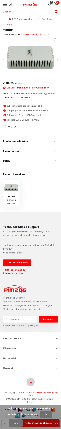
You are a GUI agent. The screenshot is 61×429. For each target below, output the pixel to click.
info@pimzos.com (13, 273)
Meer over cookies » (39, 423)
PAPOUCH (14, 34)
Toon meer (22, 97)
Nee (16, 423)
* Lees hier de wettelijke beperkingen (20, 325)
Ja (46, 414)
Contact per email (17, 262)
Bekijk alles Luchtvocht (35, 34)
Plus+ (47, 392)
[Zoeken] (56, 11)
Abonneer (48, 319)
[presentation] (4, 59)
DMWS (38, 392)
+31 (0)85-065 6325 (14, 269)
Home (9, 24)
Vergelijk (11, 126)
